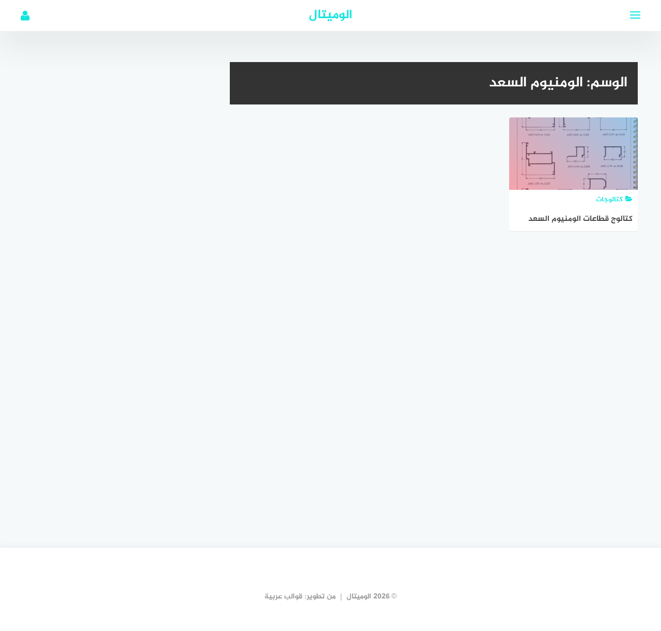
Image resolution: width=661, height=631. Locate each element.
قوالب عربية (283, 597)
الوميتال (330, 15)
